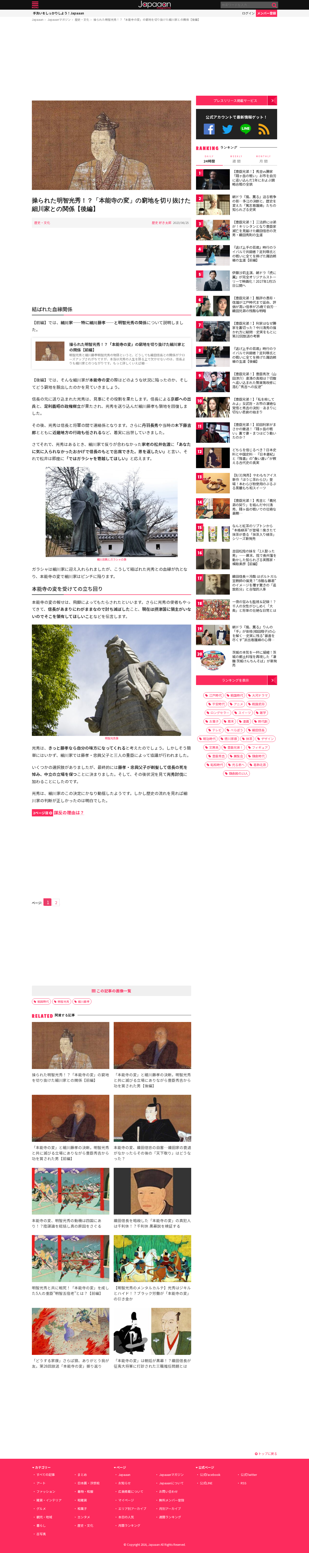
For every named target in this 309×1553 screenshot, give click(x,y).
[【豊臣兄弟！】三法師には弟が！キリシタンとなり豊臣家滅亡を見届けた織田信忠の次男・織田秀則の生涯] (213, 231)
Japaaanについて (171, 1483)
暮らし (41, 1525)
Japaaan (154, 5)
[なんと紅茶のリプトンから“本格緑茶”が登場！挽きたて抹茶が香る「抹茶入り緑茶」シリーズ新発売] (213, 534)
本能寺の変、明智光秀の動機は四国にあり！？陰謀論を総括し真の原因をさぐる (66, 1223)
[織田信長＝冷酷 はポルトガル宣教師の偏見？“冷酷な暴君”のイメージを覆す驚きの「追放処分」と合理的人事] (213, 585)
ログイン (248, 13)
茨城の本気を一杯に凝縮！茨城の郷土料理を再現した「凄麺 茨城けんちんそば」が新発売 (254, 659)
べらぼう (237, 730)
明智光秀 (63, 1001)
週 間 (236, 159)
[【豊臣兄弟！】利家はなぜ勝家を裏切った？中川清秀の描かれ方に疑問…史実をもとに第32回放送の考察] (213, 332)
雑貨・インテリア (49, 1500)
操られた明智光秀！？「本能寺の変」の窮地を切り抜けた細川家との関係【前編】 (127, 347)
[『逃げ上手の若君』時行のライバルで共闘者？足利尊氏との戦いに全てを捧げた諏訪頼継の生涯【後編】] (213, 357)
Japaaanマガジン (59, 19)
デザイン (267, 738)
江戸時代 (215, 695)
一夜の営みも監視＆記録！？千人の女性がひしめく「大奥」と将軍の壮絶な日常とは (254, 606)
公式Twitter (227, 129)
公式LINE (246, 129)
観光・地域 (44, 1517)
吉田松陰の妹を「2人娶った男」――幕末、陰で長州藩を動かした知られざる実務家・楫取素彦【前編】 (254, 557)
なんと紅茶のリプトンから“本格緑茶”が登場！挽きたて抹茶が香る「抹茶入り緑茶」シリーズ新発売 (254, 532)
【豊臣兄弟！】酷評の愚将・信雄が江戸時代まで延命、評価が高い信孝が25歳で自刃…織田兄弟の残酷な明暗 (254, 304)
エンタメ (83, 1517)
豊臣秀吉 (218, 756)
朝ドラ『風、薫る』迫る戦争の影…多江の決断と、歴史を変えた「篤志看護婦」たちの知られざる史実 (254, 203)
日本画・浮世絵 (88, 1483)
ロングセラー (220, 712)
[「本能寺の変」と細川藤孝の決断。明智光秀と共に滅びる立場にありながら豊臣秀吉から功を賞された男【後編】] (152, 1046)
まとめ (82, 1474)
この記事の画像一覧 (113, 990)
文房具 (213, 747)
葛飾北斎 (259, 764)
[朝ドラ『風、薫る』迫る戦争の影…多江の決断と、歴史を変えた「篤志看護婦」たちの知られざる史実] (213, 205)
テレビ (217, 730)
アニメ (238, 704)
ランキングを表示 (235, 680)
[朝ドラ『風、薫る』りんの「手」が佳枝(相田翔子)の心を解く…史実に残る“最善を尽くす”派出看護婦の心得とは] (213, 636)
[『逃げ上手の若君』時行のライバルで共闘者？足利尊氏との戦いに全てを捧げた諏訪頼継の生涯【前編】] (213, 256)
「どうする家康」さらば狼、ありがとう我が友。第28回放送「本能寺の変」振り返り (70, 1363)
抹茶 (249, 738)
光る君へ (238, 764)
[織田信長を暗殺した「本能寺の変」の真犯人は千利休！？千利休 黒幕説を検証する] (152, 1192)
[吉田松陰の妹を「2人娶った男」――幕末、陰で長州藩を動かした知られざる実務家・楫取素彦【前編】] (213, 560)
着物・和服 (85, 1491)
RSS (264, 129)
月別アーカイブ (170, 1508)
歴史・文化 (82, 19)
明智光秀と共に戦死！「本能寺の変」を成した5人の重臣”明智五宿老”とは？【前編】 (70, 1290)
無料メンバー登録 (171, 1500)
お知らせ (124, 1483)
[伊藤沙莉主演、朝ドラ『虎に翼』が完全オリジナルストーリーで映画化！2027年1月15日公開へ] (213, 281)
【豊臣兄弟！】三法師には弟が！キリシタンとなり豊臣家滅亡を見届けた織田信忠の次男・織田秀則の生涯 (254, 228)
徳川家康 (231, 738)
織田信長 (258, 730)
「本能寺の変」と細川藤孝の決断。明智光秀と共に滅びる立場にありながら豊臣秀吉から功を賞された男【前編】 (70, 1153)
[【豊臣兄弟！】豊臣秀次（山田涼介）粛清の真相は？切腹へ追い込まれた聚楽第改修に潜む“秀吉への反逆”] (213, 383)
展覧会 (238, 756)
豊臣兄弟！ (235, 747)
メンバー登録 (266, 13)
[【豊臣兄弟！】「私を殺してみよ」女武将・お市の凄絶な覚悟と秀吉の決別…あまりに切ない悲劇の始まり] (213, 408)
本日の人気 (126, 1517)
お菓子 (214, 721)
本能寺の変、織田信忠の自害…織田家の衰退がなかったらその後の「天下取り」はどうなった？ (152, 1153)
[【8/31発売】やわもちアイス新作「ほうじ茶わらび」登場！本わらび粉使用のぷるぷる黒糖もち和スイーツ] (213, 484)
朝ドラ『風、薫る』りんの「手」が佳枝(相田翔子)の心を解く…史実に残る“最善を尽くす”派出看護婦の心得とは (253, 635)
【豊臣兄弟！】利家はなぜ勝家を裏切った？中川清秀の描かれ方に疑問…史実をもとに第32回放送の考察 (254, 330)
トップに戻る (267, 1453)
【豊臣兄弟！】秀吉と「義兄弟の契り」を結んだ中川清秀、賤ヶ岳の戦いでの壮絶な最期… (254, 507)
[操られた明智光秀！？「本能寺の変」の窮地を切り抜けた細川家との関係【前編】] (70, 1046)
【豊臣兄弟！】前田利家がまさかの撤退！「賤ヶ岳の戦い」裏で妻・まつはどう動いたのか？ (254, 431)
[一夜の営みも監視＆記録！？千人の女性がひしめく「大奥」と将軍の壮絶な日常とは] (213, 610)
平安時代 (218, 704)
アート (41, 1483)
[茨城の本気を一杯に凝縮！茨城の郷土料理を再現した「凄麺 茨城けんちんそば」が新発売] (213, 661)
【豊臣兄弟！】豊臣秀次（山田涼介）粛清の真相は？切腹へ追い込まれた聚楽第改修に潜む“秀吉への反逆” (254, 380)
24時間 (209, 159)
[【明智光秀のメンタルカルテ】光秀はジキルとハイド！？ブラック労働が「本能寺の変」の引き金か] (152, 1259)
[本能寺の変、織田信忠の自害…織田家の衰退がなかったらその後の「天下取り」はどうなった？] (152, 1119)
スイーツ (244, 712)
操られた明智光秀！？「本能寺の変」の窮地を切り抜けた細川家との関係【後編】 (147, 19)
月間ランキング (129, 1525)
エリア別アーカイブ (132, 1508)
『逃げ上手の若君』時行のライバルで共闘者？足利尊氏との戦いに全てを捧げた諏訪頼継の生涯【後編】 (254, 355)
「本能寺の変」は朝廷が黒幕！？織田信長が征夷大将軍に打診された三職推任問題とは (152, 1363)
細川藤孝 (84, 1001)
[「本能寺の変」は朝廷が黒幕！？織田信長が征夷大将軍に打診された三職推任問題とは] (152, 1332)
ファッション (45, 1491)
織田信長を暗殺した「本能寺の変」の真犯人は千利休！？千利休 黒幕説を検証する (152, 1223)
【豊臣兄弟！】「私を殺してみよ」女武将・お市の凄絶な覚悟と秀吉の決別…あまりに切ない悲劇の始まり (254, 406)
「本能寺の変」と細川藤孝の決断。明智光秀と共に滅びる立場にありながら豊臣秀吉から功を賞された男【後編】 (152, 1080)
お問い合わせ (168, 1491)
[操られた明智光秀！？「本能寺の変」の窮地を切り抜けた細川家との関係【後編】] (111, 146)
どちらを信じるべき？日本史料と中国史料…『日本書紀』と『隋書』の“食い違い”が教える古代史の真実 (254, 456)
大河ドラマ (260, 695)
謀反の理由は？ (58, 812)
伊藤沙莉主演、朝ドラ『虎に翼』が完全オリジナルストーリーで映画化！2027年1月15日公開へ (254, 279)
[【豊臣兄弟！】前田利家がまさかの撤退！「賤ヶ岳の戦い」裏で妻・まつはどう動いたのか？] (213, 433)
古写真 (41, 1534)
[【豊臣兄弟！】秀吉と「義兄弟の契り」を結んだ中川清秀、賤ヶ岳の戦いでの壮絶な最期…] (213, 509)
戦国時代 (43, 1001)
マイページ (126, 1500)
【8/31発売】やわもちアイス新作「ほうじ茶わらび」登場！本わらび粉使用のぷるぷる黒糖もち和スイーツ (254, 481)
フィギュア (260, 747)
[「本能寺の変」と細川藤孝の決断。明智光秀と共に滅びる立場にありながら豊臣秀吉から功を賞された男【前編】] (70, 1119)
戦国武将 (258, 704)
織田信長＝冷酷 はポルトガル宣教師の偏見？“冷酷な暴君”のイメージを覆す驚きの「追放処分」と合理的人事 (254, 583)
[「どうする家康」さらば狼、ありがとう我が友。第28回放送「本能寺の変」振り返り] (70, 1332)
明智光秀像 (111, 738)
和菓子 (82, 1508)
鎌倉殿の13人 (238, 773)
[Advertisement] (111, 62)
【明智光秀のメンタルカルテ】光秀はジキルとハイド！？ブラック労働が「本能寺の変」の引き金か (152, 1293)
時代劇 (262, 721)
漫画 (246, 721)
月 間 (263, 159)
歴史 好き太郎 (161, 222)
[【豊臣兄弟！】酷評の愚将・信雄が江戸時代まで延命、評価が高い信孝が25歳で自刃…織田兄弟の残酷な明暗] (213, 307)
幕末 (231, 721)
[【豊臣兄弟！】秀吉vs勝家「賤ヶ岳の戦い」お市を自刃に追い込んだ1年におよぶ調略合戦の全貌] (213, 180)
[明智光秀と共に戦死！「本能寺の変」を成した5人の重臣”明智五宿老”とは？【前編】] (70, 1259)
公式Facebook (209, 129)
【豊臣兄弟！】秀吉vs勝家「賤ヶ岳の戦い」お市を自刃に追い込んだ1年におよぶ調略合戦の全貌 (254, 178)
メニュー (35, 4)
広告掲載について (130, 1491)
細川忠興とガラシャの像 (111, 559)
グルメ (41, 1508)
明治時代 (209, 738)
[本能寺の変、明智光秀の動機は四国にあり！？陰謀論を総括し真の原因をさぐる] (70, 1192)
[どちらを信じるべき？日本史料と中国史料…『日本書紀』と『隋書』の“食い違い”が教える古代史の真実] (213, 459)
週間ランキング (170, 1517)
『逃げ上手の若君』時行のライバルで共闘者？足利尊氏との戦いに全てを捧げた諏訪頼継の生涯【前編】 (254, 254)
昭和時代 (217, 764)
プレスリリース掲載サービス (235, 100)
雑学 (263, 712)
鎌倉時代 (258, 756)
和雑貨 (82, 1500)
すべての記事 (45, 1474)
